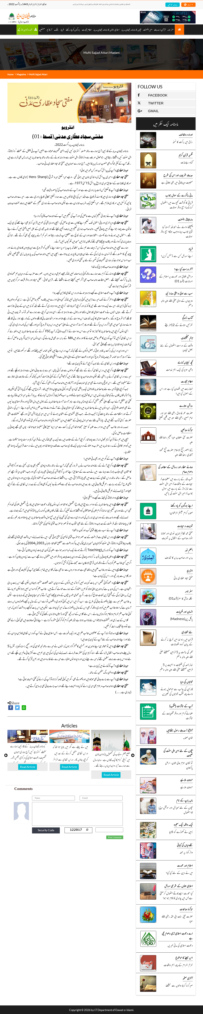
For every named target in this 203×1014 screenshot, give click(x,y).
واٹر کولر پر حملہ (186, 852)
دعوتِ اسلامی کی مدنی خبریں (180, 945)
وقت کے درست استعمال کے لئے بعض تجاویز (176, 347)
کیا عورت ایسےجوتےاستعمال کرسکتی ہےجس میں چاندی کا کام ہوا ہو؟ (176, 895)
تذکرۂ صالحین (187, 430)
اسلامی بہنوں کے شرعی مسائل (178, 886)
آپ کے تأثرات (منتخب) (181, 706)
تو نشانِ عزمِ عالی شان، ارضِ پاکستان (179, 765)
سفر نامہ (170, 29)
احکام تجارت (187, 381)
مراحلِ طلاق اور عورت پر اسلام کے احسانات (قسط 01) (176, 278)
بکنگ (56, 29)
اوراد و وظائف (186, 134)
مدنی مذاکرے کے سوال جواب (179, 195)
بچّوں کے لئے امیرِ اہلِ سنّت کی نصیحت (178, 753)
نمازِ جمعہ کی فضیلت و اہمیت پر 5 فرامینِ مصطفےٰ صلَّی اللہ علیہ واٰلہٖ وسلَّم (176, 667)
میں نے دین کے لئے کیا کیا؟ (179, 873)
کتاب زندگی (187, 317)
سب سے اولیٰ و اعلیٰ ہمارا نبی (179, 293)
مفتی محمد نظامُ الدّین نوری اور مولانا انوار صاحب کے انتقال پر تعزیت (177, 535)
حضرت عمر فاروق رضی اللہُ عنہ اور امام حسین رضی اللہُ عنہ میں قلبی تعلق (176, 415)
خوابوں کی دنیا (186, 682)
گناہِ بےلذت (187, 162)
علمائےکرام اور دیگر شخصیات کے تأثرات (177, 715)
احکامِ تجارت (87, 29)
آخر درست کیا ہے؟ (183, 269)
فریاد (62, 29)
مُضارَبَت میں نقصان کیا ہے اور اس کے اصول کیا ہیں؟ (176, 390)
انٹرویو (190, 570)
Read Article (27, 767)
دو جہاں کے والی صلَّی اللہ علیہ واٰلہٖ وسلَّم (177, 302)
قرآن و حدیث (160, 29)
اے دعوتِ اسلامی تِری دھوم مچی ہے (177, 935)
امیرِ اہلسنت (147, 29)
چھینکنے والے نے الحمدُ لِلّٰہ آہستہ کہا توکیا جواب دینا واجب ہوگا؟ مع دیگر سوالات (177, 231)
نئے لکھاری (187, 632)
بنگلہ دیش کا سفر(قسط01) (181, 598)
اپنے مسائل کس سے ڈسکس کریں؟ (177, 256)
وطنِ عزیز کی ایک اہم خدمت (179, 369)
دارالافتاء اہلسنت (185, 219)
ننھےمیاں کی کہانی (185, 845)
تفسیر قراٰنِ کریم (186, 155)
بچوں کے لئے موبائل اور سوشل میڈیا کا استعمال (176, 809)
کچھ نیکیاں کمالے (185, 362)
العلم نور (189, 550)
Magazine (21, 74)
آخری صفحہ (188, 978)
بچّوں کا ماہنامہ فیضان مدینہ (131, 29)
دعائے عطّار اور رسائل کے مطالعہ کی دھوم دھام (175, 469)
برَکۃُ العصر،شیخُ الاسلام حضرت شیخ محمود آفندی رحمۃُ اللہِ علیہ (176, 452)
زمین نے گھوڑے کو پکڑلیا (181, 832)
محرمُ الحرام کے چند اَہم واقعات (178, 965)
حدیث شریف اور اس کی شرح (178, 175)
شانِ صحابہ (188, 737)
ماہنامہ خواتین (172, 4)
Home (10, 74)
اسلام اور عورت (185, 865)
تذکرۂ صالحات (186, 909)
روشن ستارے (186, 405)
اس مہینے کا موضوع (184, 957)
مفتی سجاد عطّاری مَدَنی (183, 578)
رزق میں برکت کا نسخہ (183, 142)
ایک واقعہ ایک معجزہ (183, 824)
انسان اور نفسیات (184, 611)
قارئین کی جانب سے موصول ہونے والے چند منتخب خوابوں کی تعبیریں (176, 691)
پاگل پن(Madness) (181, 619)
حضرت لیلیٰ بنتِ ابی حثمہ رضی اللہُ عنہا (177, 918)
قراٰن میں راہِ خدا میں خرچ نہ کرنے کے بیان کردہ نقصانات (177, 641)
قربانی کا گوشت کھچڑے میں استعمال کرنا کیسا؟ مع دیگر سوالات (177, 204)
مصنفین (42, 29)
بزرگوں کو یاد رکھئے (73, 29)
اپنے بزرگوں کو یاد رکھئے (182, 505)
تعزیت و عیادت (185, 526)
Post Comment (114, 837)
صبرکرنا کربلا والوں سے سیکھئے (179, 985)
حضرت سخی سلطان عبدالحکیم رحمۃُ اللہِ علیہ (176, 439)
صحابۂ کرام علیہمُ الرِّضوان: (181, 513)
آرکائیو (49, 29)
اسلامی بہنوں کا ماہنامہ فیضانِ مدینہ (106, 29)
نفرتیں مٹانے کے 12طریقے (179, 325)
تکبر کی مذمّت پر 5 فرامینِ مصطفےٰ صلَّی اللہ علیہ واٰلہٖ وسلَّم (176, 654)
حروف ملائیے (186, 780)
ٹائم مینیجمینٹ (187, 338)
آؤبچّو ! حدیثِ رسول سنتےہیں (180, 730)
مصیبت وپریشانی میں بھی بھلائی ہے (177, 182)
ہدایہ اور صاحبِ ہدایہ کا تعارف (179, 557)
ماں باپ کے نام (184, 800)
